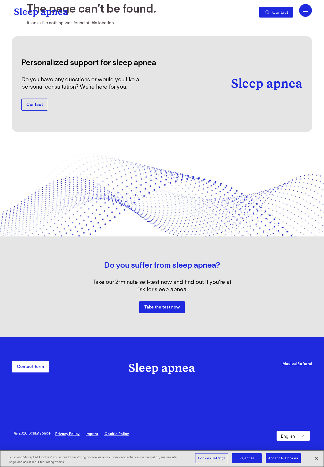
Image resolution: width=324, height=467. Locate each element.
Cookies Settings (211, 458)
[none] (293, 436)
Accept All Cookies (283, 458)
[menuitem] (293, 436)
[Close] (316, 458)
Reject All (247, 458)
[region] (162, 458)
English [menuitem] (288, 435)
